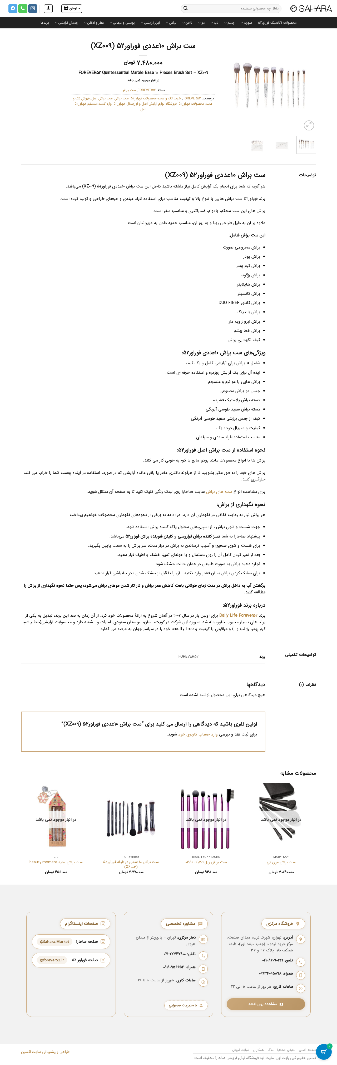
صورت (248, 23)
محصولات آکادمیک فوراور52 (277, 23)
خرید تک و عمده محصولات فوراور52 (156, 98)
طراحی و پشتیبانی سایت (50, 1052)
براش (172, 23)
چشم (231, 23)
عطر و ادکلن (95, 23)
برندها (45, 23)
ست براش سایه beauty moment (56, 862)
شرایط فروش (241, 1049)
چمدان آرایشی (68, 23)
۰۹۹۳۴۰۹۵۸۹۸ (270, 973)
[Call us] (22, 8)
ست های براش (219, 491)
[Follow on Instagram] (32, 8)
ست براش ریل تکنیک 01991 (206, 862)
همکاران (258, 1049)
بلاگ (270, 1049)
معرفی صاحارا (286, 1049)
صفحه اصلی (307, 1049)
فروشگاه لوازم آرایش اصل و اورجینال (152, 103)
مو (203, 23)
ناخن (189, 23)
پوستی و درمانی (124, 23)
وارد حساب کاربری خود (198, 734)
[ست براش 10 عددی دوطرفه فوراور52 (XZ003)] (131, 818)
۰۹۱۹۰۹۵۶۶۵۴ (173, 967)
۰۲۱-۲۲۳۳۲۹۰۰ (175, 954)
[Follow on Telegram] (12, 8)
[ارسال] (185, 8)
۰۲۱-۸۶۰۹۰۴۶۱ (272, 960)
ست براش (129, 90)
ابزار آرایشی (152, 23)
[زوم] (309, 125)
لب (216, 23)
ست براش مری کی (281, 862)
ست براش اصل (102, 98)
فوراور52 (119, 103)
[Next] (307, 85)
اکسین (26, 1052)
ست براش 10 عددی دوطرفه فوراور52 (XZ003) (131, 865)
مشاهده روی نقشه (263, 1004)
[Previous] (227, 85)
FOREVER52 (147, 90)
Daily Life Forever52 (238, 615)
